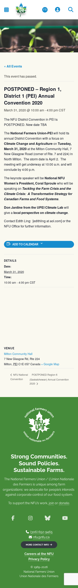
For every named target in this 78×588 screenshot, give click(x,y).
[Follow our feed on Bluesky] (47, 518)
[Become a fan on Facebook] (13, 518)
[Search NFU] (70, 9)
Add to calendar (25, 244)
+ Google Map (50, 364)
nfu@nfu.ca (41, 537)
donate (64, 503)
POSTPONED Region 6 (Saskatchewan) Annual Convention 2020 (49, 379)
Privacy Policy (39, 559)
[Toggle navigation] (6, 9)
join (51, 503)
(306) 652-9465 (41, 532)
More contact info (37, 544)
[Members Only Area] (57, 9)
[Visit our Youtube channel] (65, 518)
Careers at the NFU (39, 554)
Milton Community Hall (18, 354)
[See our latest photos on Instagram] (30, 518)
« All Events (13, 66)
